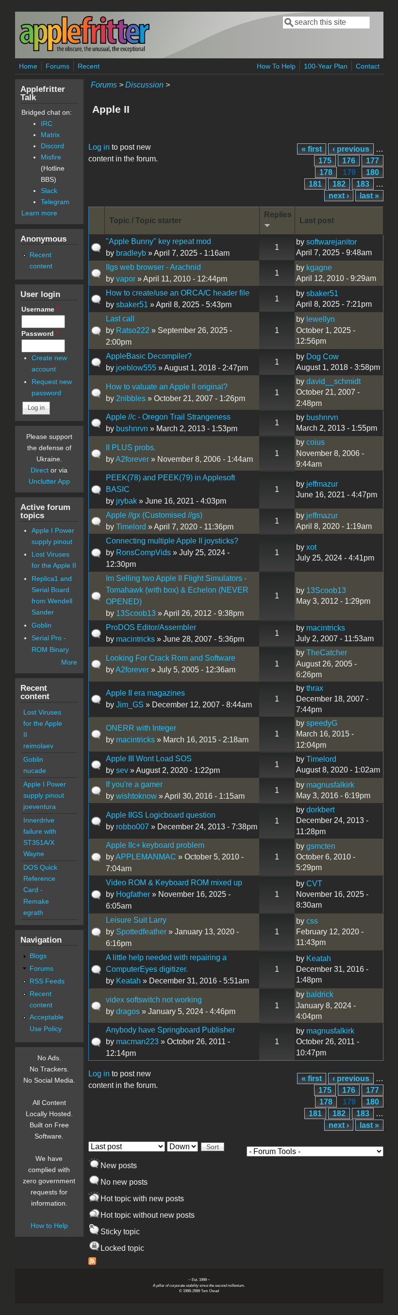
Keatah (128, 981)
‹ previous (350, 149)
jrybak (126, 501)
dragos (128, 1011)
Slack (49, 190)
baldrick (319, 994)
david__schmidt (333, 381)
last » (369, 196)
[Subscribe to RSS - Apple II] (92, 1262)
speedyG (321, 723)
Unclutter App (49, 481)
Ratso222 (132, 330)
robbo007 (132, 827)
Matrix (50, 135)
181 (315, 184)
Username (40, 309)
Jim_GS (130, 705)
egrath (33, 912)
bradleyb (131, 253)
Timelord (131, 527)
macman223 (137, 1041)
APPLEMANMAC (146, 857)
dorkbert (320, 810)
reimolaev (38, 746)
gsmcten (320, 846)
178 (325, 172)
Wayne (33, 854)
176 (348, 161)
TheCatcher (326, 653)
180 (372, 172)
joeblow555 (136, 368)
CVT (314, 883)
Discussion (144, 85)
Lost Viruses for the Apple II (42, 723)
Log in (99, 147)
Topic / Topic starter (145, 220)
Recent (89, 66)
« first (311, 149)
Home (28, 66)
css (312, 921)
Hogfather (133, 894)
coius (315, 442)
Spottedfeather (141, 932)
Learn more (39, 213)
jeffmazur (322, 484)
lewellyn (320, 319)
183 (362, 184)
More (69, 662)
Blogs (38, 956)
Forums (57, 66)
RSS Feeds (47, 981)
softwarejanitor (331, 242)
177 (372, 161)
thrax (314, 688)
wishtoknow (136, 796)
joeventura (39, 806)
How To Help (276, 66)
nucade (34, 770)
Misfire (51, 157)
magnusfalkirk (330, 785)
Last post (316, 220)
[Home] (84, 50)
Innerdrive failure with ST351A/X (39, 831)
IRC (46, 123)
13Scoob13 (136, 613)
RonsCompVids (143, 552)
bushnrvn (132, 428)
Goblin (41, 625)
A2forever (132, 459)
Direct (40, 470)
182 (339, 184)
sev (122, 770)
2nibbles (131, 398)
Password (39, 333)
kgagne (319, 267)
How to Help (49, 1225)
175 (325, 161)
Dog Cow (322, 356)
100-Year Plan (326, 66)
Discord (52, 146)
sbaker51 (132, 304)
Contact (368, 66)
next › (339, 196)
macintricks (135, 639)
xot (311, 547)
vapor (125, 279)
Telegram (55, 202)
